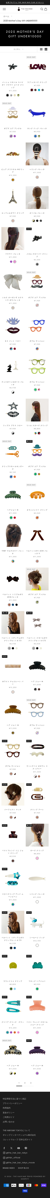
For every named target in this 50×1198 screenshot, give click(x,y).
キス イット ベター (13, 341)
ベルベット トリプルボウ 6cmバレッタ (12, 595)
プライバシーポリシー (12, 1103)
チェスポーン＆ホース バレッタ (13, 383)
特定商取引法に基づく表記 (14, 1098)
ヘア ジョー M (37, 681)
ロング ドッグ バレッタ (37, 128)
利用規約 (7, 1107)
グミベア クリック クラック (13, 1023)
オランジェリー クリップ (37, 510)
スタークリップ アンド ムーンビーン (12, 895)
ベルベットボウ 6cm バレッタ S (37, 552)
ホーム (6, 16)
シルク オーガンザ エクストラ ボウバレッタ (12, 298)
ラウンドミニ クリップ (12, 981)
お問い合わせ (8, 1121)
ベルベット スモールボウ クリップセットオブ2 (37, 639)
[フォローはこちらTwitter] (11, 1148)
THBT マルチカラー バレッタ (13, 552)
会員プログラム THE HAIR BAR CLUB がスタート (25, 2)
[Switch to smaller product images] (46, 49)
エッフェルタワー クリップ (13, 213)
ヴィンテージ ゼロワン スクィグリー (37, 767)
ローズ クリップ (37, 850)
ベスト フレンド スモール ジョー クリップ (37, 1023)
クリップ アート (37, 809)
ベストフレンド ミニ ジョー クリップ (12, 851)
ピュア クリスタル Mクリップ (12, 170)
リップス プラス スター (12, 425)
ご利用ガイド (8, 1117)
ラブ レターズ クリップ (37, 82)
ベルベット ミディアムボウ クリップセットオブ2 (13, 639)
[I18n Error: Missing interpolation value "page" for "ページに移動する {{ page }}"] (31, 1083)
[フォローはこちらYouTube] (18, 1148)
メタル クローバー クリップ (37, 255)
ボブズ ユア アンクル (13, 128)
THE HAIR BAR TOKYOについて (16, 1130)
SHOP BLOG (23, 1168)
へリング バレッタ (37, 169)
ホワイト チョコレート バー (12, 682)
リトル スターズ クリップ (37, 425)
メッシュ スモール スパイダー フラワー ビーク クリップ (13, 85)
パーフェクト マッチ (12, 809)
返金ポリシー (8, 1112)
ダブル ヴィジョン (37, 341)
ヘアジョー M (12, 510)
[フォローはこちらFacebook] (4, 1148)
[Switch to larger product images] (41, 49)
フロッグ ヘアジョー (37, 981)
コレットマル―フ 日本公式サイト (17, 1139)
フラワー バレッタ (12, 254)
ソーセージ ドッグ (37, 937)
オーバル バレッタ (37, 213)
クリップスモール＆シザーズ (13, 467)
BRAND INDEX (9, 1168)
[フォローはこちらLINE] (25, 1148)
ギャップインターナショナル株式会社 (19, 1135)
